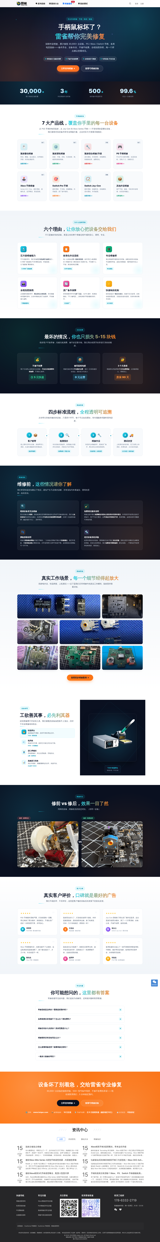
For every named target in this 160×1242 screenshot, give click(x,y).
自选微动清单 (20, 1215)
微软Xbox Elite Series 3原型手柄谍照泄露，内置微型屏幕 (51, 1160)
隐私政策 (68, 1237)
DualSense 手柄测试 (30, 1226)
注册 (142, 4)
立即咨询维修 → (68, 68)
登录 (136, 4)
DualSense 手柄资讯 (44, 1226)
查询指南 (41, 4)
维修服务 (68, 4)
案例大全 (55, 4)
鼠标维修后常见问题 (45, 1210)
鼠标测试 (84, 4)
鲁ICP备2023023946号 (80, 1239)
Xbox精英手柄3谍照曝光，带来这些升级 (108, 1147)
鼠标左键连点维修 (33, 1147)
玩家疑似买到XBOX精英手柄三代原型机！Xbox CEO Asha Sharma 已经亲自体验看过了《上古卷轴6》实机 (117, 1160)
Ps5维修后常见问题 (44, 1206)
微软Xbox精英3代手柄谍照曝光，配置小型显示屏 (47, 1173)
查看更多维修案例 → (80, 677)
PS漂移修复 (20, 1210)
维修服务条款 (82, 1237)
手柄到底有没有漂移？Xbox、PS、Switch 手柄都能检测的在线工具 (117, 1173)
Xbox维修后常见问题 (45, 1201)
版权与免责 (91, 1237)
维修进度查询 (20, 1201)
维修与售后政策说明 (45, 1215)
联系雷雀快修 (20, 1206)
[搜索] (130, 3)
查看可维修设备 (92, 68)
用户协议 (74, 1237)
